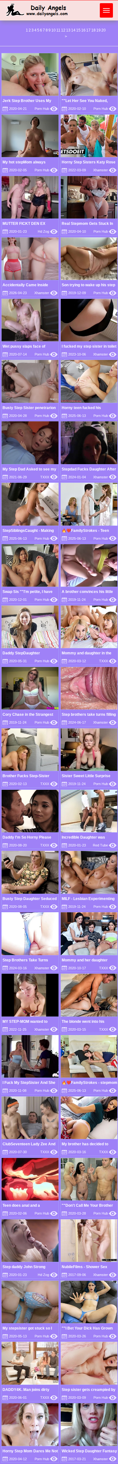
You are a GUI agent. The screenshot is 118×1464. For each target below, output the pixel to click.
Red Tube (104, 845)
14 (73, 30)
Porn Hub (46, 109)
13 (68, 30)
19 (98, 30)
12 (63, 30)
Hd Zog (48, 231)
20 (103, 30)
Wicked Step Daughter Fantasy (89, 1451)
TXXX (49, 477)
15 (78, 30)
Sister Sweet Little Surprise (86, 776)
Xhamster (104, 170)
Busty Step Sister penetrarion (29, 408)
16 (83, 30)
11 (58, 30)
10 (53, 30)
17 (88, 30)
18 (93, 30)
